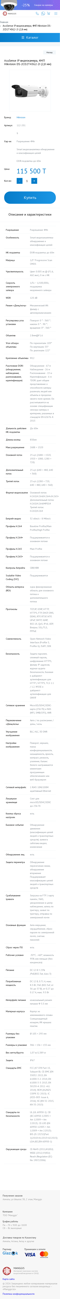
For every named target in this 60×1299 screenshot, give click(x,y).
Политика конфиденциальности (18, 1293)
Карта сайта (8, 1279)
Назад (49, 52)
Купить (30, 197)
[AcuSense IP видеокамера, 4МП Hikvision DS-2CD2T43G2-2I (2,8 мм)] (30, 90)
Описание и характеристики (30, 214)
